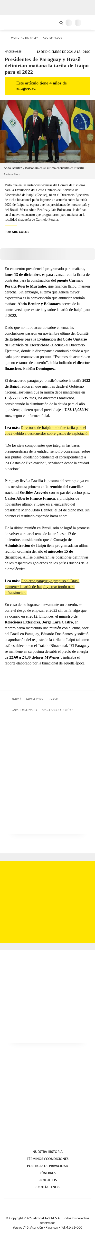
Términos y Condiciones (47, 1159)
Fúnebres (48, 1173)
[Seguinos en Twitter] (46, 1233)
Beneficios (47, 1180)
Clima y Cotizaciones (53, 22)
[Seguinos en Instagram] (56, 1233)
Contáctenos (47, 1187)
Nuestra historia (48, 1151)
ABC (13, 22)
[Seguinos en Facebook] (40, 1233)
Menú (88, 23)
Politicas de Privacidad (47, 1166)
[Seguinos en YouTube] (51, 1233)
